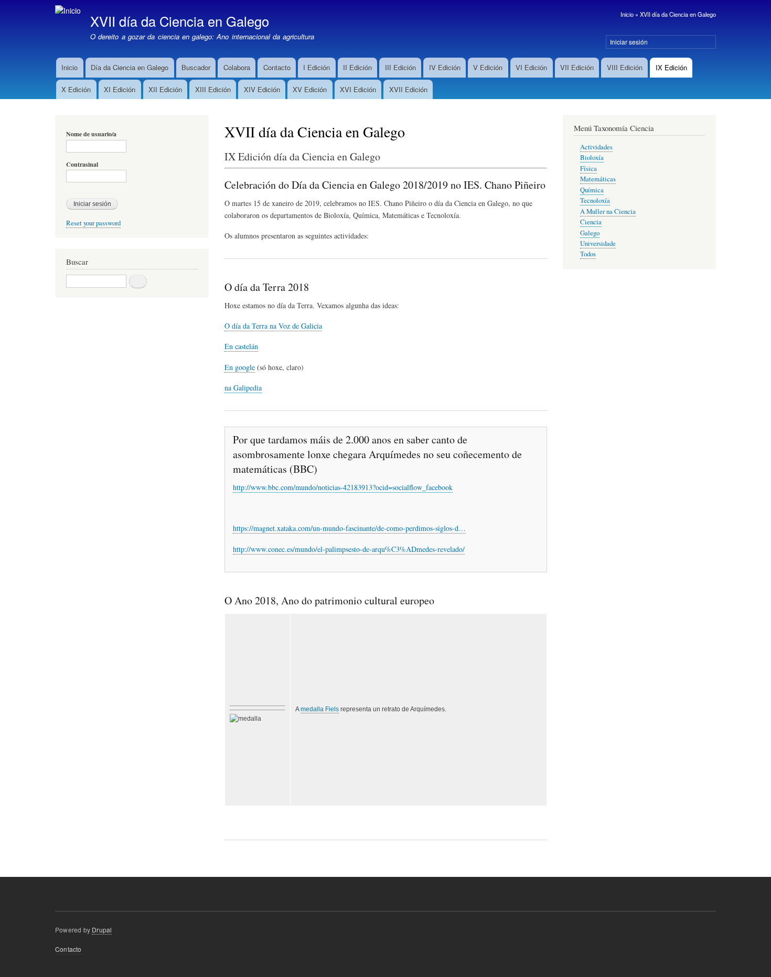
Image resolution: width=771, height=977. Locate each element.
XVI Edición (358, 89)
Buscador (195, 67)
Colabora (236, 67)
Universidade (598, 243)
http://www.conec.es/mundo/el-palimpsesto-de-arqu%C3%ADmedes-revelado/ (349, 549)
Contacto (277, 67)
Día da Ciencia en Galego (129, 67)
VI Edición (531, 67)
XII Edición (165, 89)
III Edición (400, 67)
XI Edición (119, 89)
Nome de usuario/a (91, 134)
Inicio (627, 14)
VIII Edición (624, 67)
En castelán (241, 346)
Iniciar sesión (629, 41)
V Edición (487, 67)
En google (239, 367)
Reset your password (93, 223)
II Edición (357, 67)
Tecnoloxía (595, 200)
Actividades (596, 147)
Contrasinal (82, 164)
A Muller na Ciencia (608, 211)
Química (592, 190)
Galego (589, 233)
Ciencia (591, 222)
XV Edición (310, 89)
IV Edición (445, 67)
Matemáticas (598, 179)
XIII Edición (213, 89)
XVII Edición (408, 89)
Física (588, 168)
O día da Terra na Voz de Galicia (273, 326)
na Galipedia (243, 388)
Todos (588, 253)
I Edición (316, 67)
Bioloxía (592, 157)
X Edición (76, 89)
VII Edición (577, 67)
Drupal (102, 929)
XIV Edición (262, 89)
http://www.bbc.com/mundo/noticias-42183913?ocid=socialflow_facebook (343, 487)
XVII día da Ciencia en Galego (678, 14)
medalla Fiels (320, 709)
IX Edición (671, 67)
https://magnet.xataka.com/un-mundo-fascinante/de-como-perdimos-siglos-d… (349, 528)
